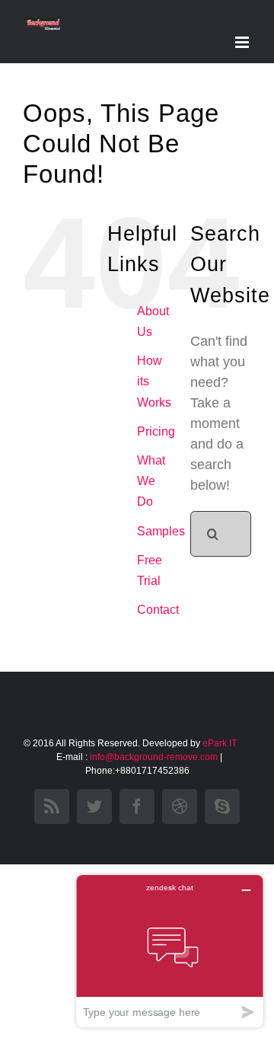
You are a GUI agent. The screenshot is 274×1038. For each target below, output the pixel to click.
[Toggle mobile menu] (243, 42)
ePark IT (220, 743)
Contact (158, 609)
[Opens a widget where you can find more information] (170, 951)
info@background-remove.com (154, 757)
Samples (161, 531)
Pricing (156, 431)
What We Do (151, 481)
